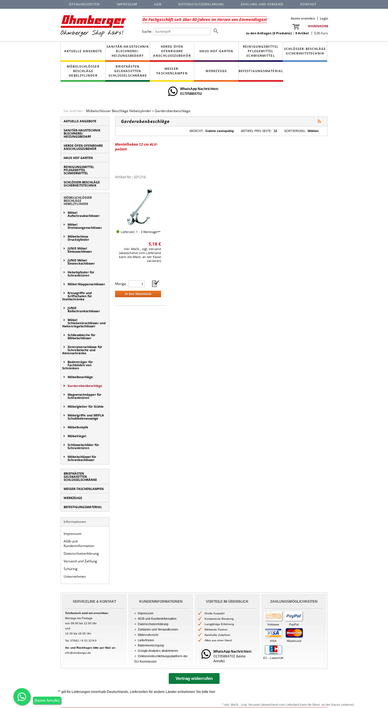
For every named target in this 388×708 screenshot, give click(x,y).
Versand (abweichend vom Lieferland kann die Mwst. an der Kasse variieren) (301, 704)
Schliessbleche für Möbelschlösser (81, 336)
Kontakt (308, 4)
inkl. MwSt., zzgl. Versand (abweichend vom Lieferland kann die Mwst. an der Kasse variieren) (140, 255)
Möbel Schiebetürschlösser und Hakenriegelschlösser (84, 323)
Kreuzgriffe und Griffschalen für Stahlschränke (77, 296)
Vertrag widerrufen (194, 678)
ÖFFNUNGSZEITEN (84, 4)
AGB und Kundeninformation (79, 543)
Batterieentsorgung (151, 645)
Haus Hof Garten (216, 51)
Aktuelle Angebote (83, 51)
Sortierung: (295, 131)
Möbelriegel (77, 436)
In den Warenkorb (138, 294)
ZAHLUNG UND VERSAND (262, 4)
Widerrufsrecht (148, 634)
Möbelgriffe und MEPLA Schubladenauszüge (86, 416)
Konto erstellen (303, 18)
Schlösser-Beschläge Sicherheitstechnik (305, 51)
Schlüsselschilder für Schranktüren (83, 446)
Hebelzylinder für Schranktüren (81, 273)
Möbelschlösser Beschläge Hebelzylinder (83, 70)
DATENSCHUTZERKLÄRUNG (201, 4)
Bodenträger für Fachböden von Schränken (77, 365)
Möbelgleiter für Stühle (86, 406)
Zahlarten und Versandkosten (158, 629)
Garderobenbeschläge (172, 110)
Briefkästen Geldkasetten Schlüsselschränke (128, 70)
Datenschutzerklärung (81, 553)
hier (212, 692)
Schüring (71, 568)
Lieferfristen (146, 640)
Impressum (73, 533)
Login (324, 18)
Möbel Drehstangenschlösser (85, 226)
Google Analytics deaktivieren (158, 650)
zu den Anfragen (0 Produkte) (269, 33)
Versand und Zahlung (80, 561)
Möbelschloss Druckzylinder (78, 238)
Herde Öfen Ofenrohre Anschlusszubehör (172, 51)
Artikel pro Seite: (256, 131)
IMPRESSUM (127, 4)
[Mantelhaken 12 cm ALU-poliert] (139, 206)
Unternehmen (75, 576)
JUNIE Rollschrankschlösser (84, 309)
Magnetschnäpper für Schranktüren (84, 396)
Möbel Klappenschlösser (86, 284)
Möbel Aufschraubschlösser (84, 214)
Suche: (147, 31)
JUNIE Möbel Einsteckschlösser (81, 261)
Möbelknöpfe (78, 427)
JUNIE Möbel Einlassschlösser (80, 250)
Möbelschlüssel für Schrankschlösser (82, 458)
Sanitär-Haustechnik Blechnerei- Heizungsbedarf (128, 51)
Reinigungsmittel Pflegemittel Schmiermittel (260, 51)
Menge (120, 283)
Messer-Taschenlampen (171, 70)
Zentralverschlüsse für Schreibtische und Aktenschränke (82, 350)
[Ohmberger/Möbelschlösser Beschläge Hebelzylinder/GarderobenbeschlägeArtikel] (319, 121)
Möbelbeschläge (80, 377)
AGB (157, 4)
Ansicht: (196, 131)
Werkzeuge (216, 71)
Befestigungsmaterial (261, 71)
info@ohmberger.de (78, 652)
